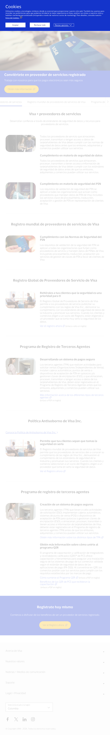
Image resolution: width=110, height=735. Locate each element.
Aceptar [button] (15, 25)
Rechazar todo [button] (40, 25)
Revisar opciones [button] (61, 25)
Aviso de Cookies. (12, 18)
